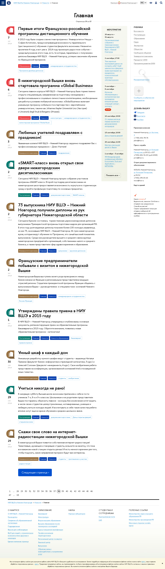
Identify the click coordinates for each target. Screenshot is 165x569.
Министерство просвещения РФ (141, 520)
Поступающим (139, 35)
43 (79, 491)
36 (50, 491)
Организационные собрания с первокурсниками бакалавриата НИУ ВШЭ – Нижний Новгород (112, 46)
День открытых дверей (114, 135)
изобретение (73, 378)
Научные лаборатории (76, 514)
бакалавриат (76, 338)
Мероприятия (114, 29)
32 (34, 491)
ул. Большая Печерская (143, 172)
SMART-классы (78, 195)
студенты (62, 378)
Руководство (12, 517)
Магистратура (43, 517)
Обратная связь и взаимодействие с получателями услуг (50, 551)
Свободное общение (142, 53)
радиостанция (24, 463)
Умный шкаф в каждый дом (43, 352)
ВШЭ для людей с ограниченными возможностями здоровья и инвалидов (20, 535)
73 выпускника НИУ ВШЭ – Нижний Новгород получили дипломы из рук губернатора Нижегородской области (53, 210)
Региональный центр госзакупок (50, 539)
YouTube (140, 119)
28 (17, 491)
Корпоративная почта (107, 517)
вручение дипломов (77, 251)
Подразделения (14, 526)
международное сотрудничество (64, 66)
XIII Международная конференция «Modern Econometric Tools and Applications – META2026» (114, 161)
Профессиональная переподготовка (45, 534)
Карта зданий (139, 185)
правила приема (25, 343)
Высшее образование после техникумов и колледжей (49, 525)
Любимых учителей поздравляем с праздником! (50, 135)
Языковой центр (44, 542)
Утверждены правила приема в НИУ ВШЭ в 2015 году (51, 313)
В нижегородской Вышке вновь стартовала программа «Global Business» (55, 83)
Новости (38, 502)
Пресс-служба (140, 145)
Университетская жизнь (143, 56)
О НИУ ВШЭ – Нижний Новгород (20, 514)
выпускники (62, 251)
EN (145, 3)
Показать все (112, 175)
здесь (143, 562)
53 (18, 495)
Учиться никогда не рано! (41, 388)
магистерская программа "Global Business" (35, 122)
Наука (136, 42)
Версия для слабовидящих (18, 530)
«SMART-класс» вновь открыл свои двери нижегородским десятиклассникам (50, 168)
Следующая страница (34, 472)
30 (26, 491)
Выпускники (42, 546)
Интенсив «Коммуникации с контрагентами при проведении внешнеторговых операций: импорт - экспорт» (112, 99)
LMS (100, 520)
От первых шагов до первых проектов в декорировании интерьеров (112, 122)
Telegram (140, 112)
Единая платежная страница (18, 541)
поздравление (63, 153)
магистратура (56, 118)
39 (63, 491)
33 (38, 491)
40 (67, 491)
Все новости (139, 31)
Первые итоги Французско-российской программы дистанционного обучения (54, 31)
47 (10, 495)
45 (87, 491)
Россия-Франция (25, 301)
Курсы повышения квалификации (50, 530)
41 (71, 491)
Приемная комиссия (142, 128)
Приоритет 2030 (140, 60)
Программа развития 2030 (144, 63)
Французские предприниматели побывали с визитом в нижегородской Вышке (53, 265)
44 (83, 491)
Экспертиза (138, 45)
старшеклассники (26, 422)
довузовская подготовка (60, 195)
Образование (139, 38)
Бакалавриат (42, 514)
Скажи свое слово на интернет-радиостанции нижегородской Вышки (53, 434)
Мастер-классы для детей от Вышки (112, 146)
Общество (138, 49)
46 (91, 491)
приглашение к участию (77, 459)
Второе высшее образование (49, 520)
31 (30, 491)
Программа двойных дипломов (31, 70)
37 (54, 491)
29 (22, 491)
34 (42, 491)
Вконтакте (141, 116)
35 (46, 491)
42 (75, 491)
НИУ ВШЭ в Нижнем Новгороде (20, 502)
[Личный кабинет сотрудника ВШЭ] (156, 3)
